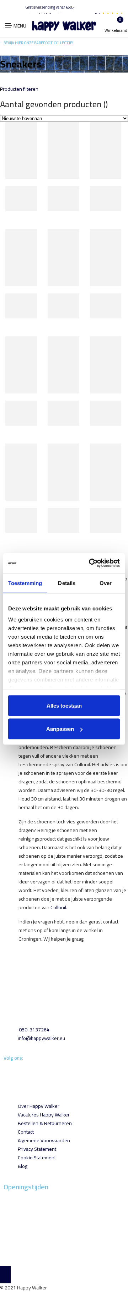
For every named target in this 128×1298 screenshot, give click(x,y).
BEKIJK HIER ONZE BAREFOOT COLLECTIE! (38, 42)
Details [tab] (66, 583)
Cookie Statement (37, 1157)
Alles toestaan (64, 705)
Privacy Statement (37, 1149)
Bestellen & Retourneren (45, 1123)
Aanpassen (60, 729)
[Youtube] (6, 1071)
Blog (22, 1166)
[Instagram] (5, 1071)
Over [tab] (106, 583)
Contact (26, 1131)
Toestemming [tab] (25, 583)
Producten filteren (19, 89)
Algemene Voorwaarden (44, 1140)
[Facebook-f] (4, 1071)
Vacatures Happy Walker (44, 1114)
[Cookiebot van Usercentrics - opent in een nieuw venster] (90, 563)
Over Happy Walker (38, 1106)
